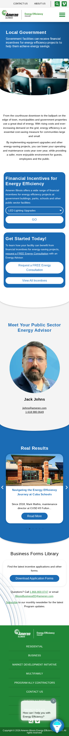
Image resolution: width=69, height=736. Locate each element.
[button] (62, 15)
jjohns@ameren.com (34, 407)
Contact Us (34, 691)
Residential (34, 646)
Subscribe (12, 602)
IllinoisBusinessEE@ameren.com (34, 596)
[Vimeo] (64, 4)
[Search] (57, 3)
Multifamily (34, 673)
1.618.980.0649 (34, 411)
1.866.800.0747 (39, 591)
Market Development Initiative (34, 664)
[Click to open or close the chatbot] (57, 726)
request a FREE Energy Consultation (27, 253)
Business (34, 655)
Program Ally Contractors (34, 682)
